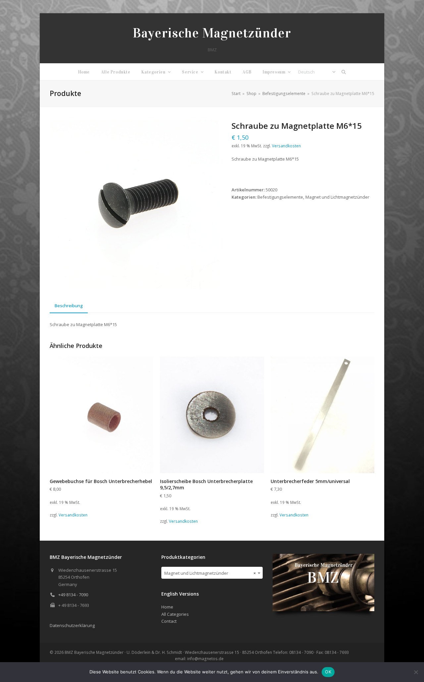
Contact (169, 621)
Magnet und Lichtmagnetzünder (337, 197)
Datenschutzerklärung (72, 625)
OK (328, 671)
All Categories (175, 614)
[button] (344, 72)
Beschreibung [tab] (69, 306)
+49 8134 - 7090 (73, 595)
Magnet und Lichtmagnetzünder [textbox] (210, 573)
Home (167, 607)
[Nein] (415, 672)
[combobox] (212, 573)
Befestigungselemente (280, 197)
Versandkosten (286, 145)
